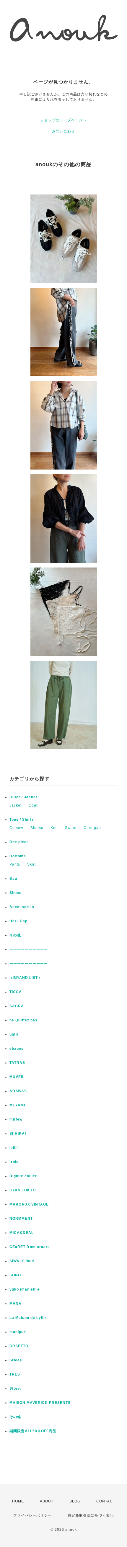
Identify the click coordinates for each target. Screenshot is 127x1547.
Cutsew (16, 828)
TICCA (15, 992)
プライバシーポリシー (32, 1515)
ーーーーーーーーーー (28, 949)
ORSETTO (18, 1346)
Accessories (21, 907)
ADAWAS (18, 1091)
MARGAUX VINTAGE (29, 1204)
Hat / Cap (18, 921)
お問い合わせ (63, 131)
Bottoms (17, 856)
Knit (54, 828)
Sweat (70, 828)
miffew (15, 1119)
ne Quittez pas (23, 1020)
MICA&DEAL (21, 1233)
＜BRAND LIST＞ (25, 978)
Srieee (15, 1360)
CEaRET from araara (29, 1247)
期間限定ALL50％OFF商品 (32, 1431)
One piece (19, 842)
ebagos (16, 1048)
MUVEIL (17, 1077)
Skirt (31, 864)
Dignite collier (23, 1176)
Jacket (15, 805)
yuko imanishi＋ (24, 1289)
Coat (33, 805)
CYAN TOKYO (22, 1190)
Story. (15, 1388)
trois (14, 1162)
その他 (17, 935)
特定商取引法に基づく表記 (91, 1515)
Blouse (36, 828)
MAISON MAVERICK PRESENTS (40, 1403)
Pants (14, 864)
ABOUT (46, 1501)
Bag (13, 878)
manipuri (18, 1332)
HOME (18, 1501)
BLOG (74, 1501)
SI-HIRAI (17, 1133)
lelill (13, 1148)
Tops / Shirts (21, 819)
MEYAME (18, 1105)
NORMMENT (21, 1218)
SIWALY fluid (21, 1261)
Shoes (15, 893)
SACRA (16, 1006)
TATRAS (17, 1063)
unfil (13, 1034)
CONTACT (105, 1501)
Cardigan (92, 828)
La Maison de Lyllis (28, 1318)
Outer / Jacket (23, 797)
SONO (15, 1275)
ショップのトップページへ (63, 120)
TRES (14, 1374)
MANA (15, 1303)
